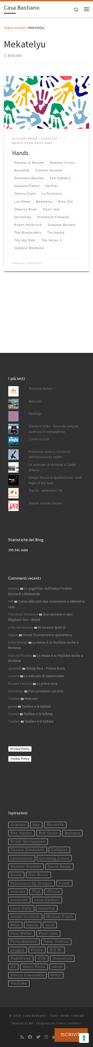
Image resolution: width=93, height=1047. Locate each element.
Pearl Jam (48, 933)
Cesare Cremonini (27, 850)
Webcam (35, 401)
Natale (32, 925)
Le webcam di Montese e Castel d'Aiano (52, 467)
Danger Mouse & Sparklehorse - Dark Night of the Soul (55, 480)
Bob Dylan (48, 833)
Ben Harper (21, 833)
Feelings (35, 413)
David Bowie (59, 867)
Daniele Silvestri (26, 867)
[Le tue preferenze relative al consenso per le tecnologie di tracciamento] (84, 1038)
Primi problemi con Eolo (46, 691)
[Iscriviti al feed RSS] (22, 1037)
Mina (15, 925)
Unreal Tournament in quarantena (47, 635)
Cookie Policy (19, 758)
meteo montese (25, 917)
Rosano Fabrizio (20, 683)
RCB (41, 958)
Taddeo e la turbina (36, 706)
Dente (16, 875)
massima (46, 908)
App (36, 825)
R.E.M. (56, 950)
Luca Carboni (46, 900)
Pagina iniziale (14, 27)
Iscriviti (71, 1035)
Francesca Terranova (23, 614)
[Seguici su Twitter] (38, 1037)
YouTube (19, 983)
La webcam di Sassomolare (44, 676)
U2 (13, 967)
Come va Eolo (39, 439)
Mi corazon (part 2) (51, 627)
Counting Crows (54, 858)
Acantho (18, 825)
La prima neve (47, 683)
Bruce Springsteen (28, 841)
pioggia (17, 950)
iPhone (53, 892)
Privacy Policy (19, 749)
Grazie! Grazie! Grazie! (45, 503)
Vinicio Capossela (27, 975)
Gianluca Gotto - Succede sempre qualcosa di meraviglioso (53, 429)
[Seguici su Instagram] (46, 1037)
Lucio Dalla (21, 908)
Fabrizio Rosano (20, 655)
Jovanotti (19, 900)
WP (31, 1023)
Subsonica (62, 958)
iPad (36, 892)
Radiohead (21, 958)
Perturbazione (24, 942)
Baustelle (55, 825)
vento (57, 967)
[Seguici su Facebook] (30, 1037)
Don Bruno (38, 875)
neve (50, 925)
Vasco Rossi (33, 967)
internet (18, 892)
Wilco (56, 975)
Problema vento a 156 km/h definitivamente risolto (49, 454)
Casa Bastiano (34, 1015)
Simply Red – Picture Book (45, 668)
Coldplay (59, 850)
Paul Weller (21, 933)
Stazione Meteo (40, 388)
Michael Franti (59, 917)
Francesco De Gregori (31, 883)
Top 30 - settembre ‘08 (45, 490)
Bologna (72, 833)
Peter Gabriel (56, 942)
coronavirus (22, 858)
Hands (20, 153)
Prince (37, 950)
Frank (64, 883)
